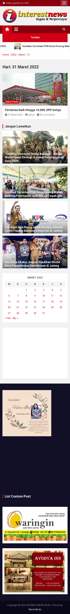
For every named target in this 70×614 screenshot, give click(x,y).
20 (9, 307)
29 (26, 313)
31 (43, 313)
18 (52, 301)
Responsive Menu (64, 3)
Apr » (15, 318)
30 (35, 313)
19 (61, 301)
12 (61, 295)
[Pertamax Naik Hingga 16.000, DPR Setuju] (35, 89)
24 (43, 307)
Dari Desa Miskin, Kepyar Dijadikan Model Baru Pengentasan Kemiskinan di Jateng (32, 263)
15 (26, 301)
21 (17, 307)
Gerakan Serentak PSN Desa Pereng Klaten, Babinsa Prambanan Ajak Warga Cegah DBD (34, 193)
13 (9, 301)
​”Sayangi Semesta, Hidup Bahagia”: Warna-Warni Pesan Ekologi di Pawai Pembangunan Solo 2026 (34, 157)
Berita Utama (12, 102)
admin (31, 114)
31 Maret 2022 (15, 114)
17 (43, 301)
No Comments (47, 114)
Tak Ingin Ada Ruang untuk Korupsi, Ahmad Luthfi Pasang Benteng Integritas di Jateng (34, 228)
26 (61, 307)
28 (17, 313)
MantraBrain (35, 609)
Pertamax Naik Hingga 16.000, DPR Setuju (33, 110)
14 (17, 301)
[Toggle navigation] (16, 29)
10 (43, 295)
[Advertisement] (35, 353)
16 (35, 301)
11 (52, 295)
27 (9, 313)
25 (52, 307)
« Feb (8, 318)
